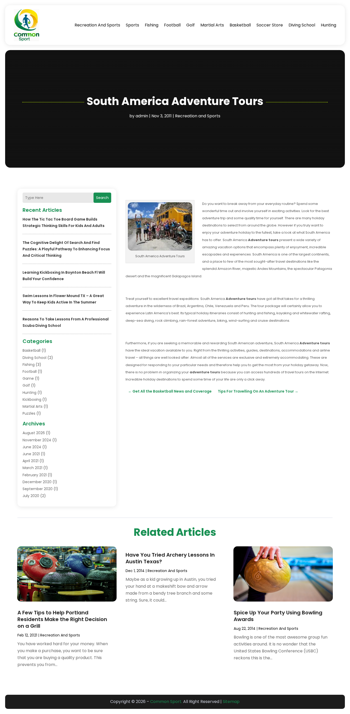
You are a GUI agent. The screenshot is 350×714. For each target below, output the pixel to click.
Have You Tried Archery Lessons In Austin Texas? (170, 558)
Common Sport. (166, 702)
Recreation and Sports (97, 25)
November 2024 (37, 440)
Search (102, 197)
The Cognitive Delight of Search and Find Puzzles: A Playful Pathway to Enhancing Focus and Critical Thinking (66, 249)
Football (172, 25)
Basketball (240, 25)
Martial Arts (212, 25)
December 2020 (37, 481)
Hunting (328, 25)
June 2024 (32, 447)
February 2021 (35, 475)
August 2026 (34, 432)
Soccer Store (269, 25)
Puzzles (29, 413)
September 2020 (38, 488)
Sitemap (231, 702)
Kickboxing (32, 399)
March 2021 (32, 467)
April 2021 (30, 460)
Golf (190, 25)
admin (142, 116)
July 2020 (31, 495)
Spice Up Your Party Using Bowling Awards (278, 616)
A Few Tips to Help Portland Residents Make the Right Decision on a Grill (62, 619)
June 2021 (31, 453)
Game (28, 378)
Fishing (151, 25)
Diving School (302, 25)
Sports (132, 25)
